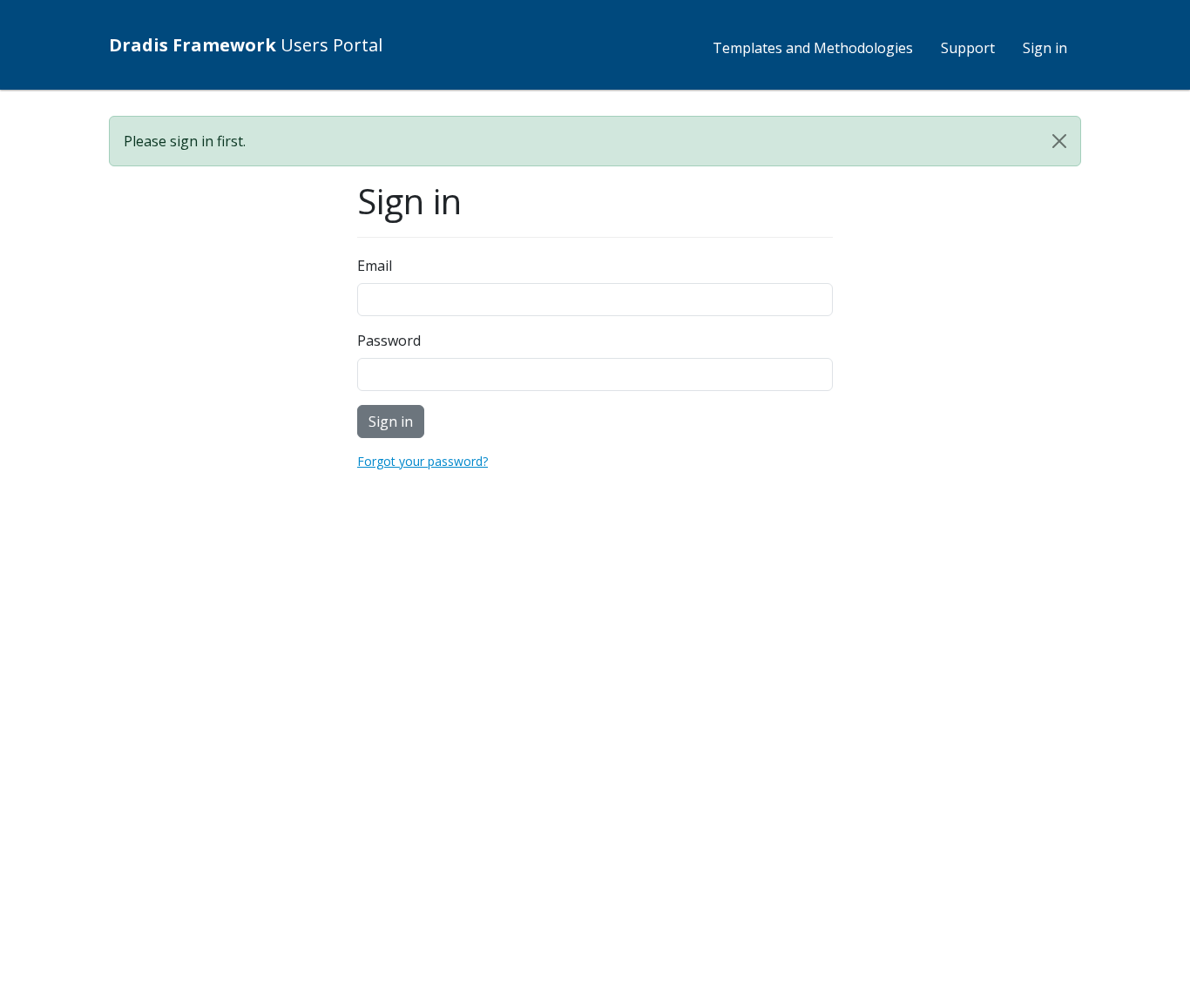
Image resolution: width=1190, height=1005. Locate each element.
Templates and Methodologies (813, 47)
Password (389, 340)
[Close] (1059, 141)
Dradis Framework (245, 45)
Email (374, 265)
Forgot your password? (422, 461)
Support (968, 47)
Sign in (1045, 47)
